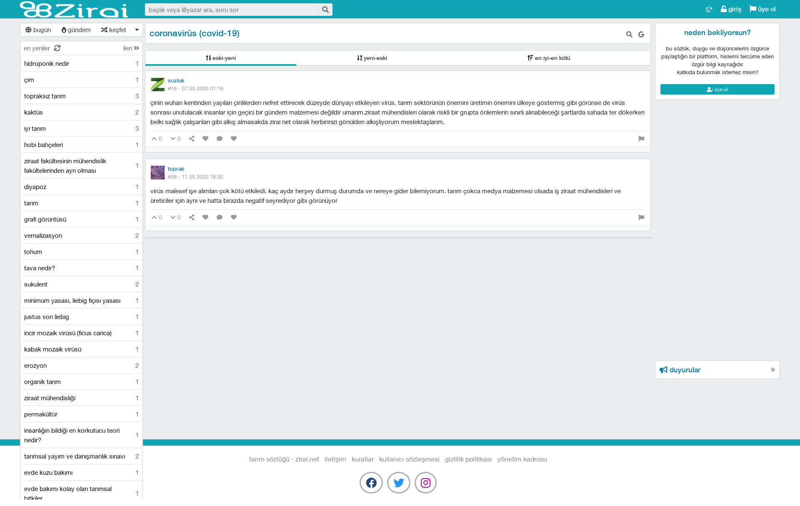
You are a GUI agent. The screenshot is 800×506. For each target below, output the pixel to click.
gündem (78, 29)
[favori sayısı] (205, 139)
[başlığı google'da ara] (641, 34)
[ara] (325, 9)
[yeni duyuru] (773, 369)
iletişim (335, 459)
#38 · (195, 176)
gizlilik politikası (468, 459)
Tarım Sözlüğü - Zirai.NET (74, 9)
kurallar (363, 459)
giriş (734, 9)
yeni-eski (374, 57)
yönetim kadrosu (522, 459)
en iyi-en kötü (551, 57)
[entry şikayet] (641, 139)
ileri (128, 48)
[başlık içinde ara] (629, 34)
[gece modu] (709, 9)
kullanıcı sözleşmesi (409, 459)
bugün (41, 29)
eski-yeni (223, 57)
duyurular (684, 370)
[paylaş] (191, 139)
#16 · (195, 88)
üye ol (766, 9)
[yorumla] (219, 138)
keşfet (117, 29)
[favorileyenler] (234, 139)
